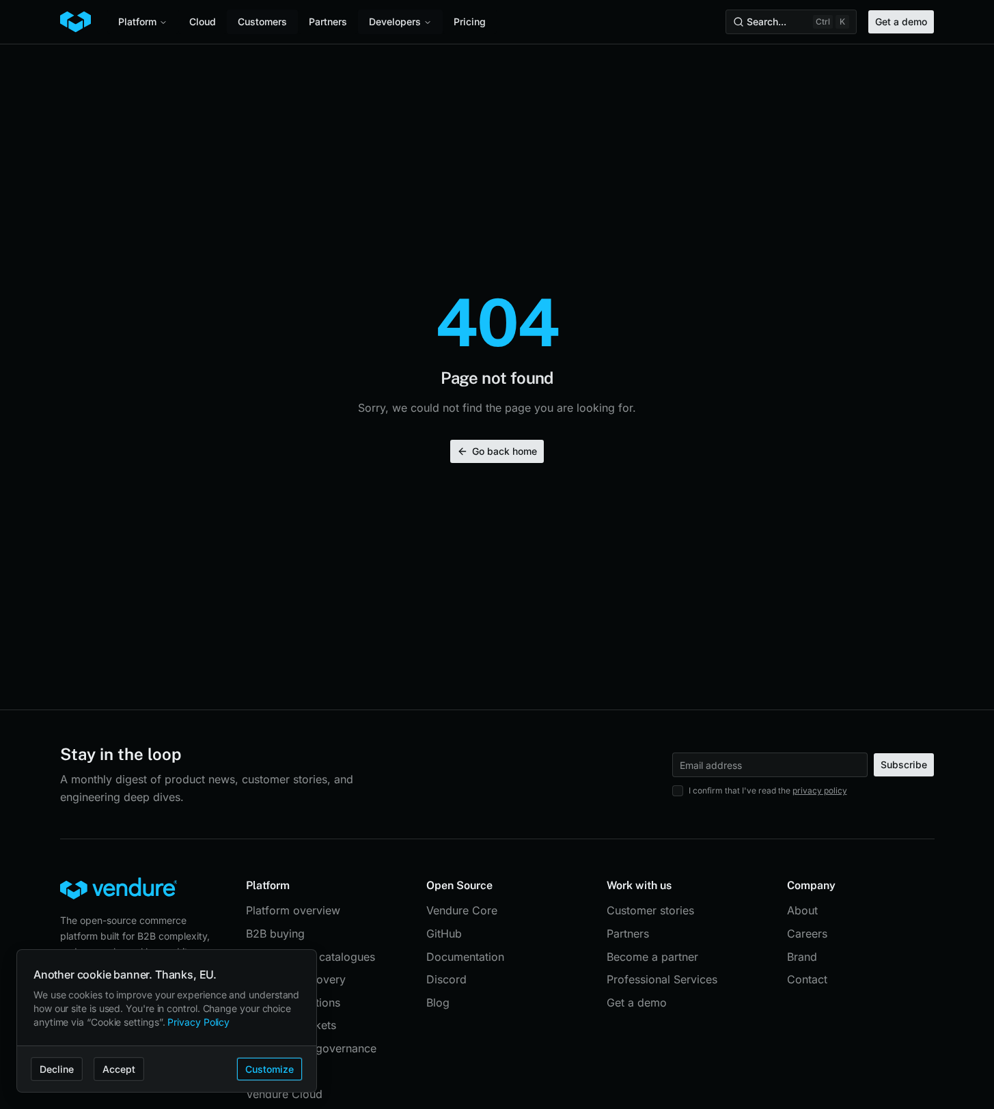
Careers (807, 933)
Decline (57, 1069)
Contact (807, 979)
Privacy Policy (198, 1022)
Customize (269, 1069)
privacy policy (819, 790)
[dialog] (166, 1021)
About (802, 910)
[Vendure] (76, 22)
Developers (395, 21)
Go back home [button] (504, 451)
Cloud (202, 21)
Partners (328, 21)
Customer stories (650, 910)
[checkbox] (677, 790)
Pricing (470, 21)
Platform (137, 21)
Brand (802, 957)
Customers (262, 21)
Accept (118, 1069)
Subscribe (904, 764)
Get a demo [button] (901, 21)
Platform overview (293, 910)
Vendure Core (461, 910)
